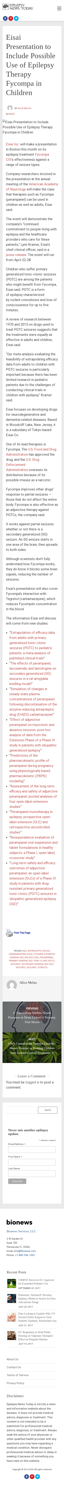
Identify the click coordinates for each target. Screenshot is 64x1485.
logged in (32, 1082)
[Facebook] (5, 18)
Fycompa (38, 954)
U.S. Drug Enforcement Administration (22, 465)
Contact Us (14, 1367)
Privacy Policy (15, 1383)
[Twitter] (16, 18)
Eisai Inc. (12, 144)
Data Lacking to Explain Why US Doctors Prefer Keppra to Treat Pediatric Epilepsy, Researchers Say (37, 1317)
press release (16, 255)
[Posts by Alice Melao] (10, 108)
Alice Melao (24, 108)
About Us (12, 1359)
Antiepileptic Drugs (39, 950)
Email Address (17, 1144)
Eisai (29, 954)
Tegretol (43, 967)
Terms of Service (18, 1375)
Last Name (14, 1168)
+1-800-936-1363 (25, 1255)
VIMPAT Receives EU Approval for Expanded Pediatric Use (36, 1282)
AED (25, 950)
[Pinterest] (10, 18)
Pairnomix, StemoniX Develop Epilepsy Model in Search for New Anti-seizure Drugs (37, 1299)
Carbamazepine (17, 954)
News (12, 114)
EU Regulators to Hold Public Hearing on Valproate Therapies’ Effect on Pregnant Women (35, 1336)
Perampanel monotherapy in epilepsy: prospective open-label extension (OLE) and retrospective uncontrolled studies (31, 822)
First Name (15, 1156)
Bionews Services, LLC (21, 1231)
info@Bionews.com (25, 1251)
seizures (32, 967)
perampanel (47, 957)
